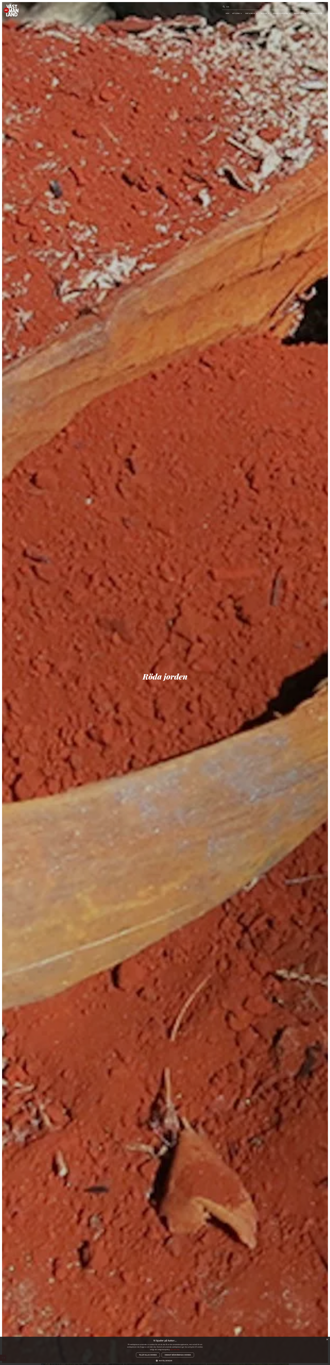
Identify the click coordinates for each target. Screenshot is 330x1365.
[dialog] (165, 1351)
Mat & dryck (250, 13)
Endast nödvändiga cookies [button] (178, 1355)
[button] (165, 1360)
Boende (264, 13)
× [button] (327, 1340)
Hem (227, 13)
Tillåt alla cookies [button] (148, 1355)
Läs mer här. (175, 1349)
